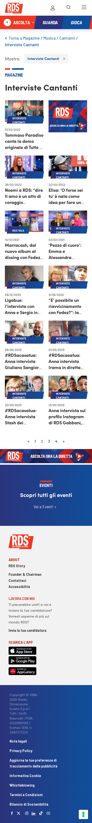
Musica (49, 38)
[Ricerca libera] (68, 7)
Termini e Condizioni (26, 794)
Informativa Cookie (25, 775)
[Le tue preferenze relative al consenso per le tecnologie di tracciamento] (83, 814)
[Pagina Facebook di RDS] (12, 813)
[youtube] (48, 813)
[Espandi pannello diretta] (33, 22)
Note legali (18, 741)
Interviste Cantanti (22, 44)
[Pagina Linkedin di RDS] (33, 813)
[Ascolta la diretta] (7, 22)
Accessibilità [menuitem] (19, 586)
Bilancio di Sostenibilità (29, 804)
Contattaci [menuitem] (17, 580)
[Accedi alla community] (53, 8)
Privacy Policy (21, 750)
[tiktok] (41, 813)
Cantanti (67, 38)
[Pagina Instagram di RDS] (26, 813)
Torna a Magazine (24, 38)
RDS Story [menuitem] (17, 565)
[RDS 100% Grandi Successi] (14, 9)
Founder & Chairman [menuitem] (25, 574)
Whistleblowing (22, 785)
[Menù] (84, 7)
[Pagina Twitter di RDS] (18, 813)
